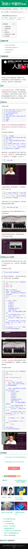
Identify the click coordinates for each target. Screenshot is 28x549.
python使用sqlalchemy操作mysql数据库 (20, 481)
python (18, 476)
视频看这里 (8, 28)
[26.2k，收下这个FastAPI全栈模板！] (21, 490)
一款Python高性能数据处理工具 (11, 533)
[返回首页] (2, 12)
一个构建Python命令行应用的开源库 (12, 530)
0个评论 (19, 19)
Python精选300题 (7, 521)
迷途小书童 (13, 18)
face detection (11, 476)
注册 (26, 9)
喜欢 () (15, 468)
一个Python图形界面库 (8, 523)
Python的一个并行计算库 (9, 526)
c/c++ (5, 476)
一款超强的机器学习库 (8, 528)
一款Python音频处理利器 (9, 535)
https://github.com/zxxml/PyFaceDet (14, 462)
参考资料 (7, 36)
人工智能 (6, 12)
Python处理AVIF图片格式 (9, 519)
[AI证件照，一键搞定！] (8, 490)
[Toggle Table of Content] (13, 24)
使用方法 (7, 32)
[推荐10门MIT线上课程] (8, 506)
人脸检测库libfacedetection (9, 16)
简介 (6, 30)
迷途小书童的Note (7, 545)
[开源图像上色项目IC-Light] (21, 506)
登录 (22, 9)
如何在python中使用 (10, 34)
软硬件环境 (8, 26)
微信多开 (5, 480)
